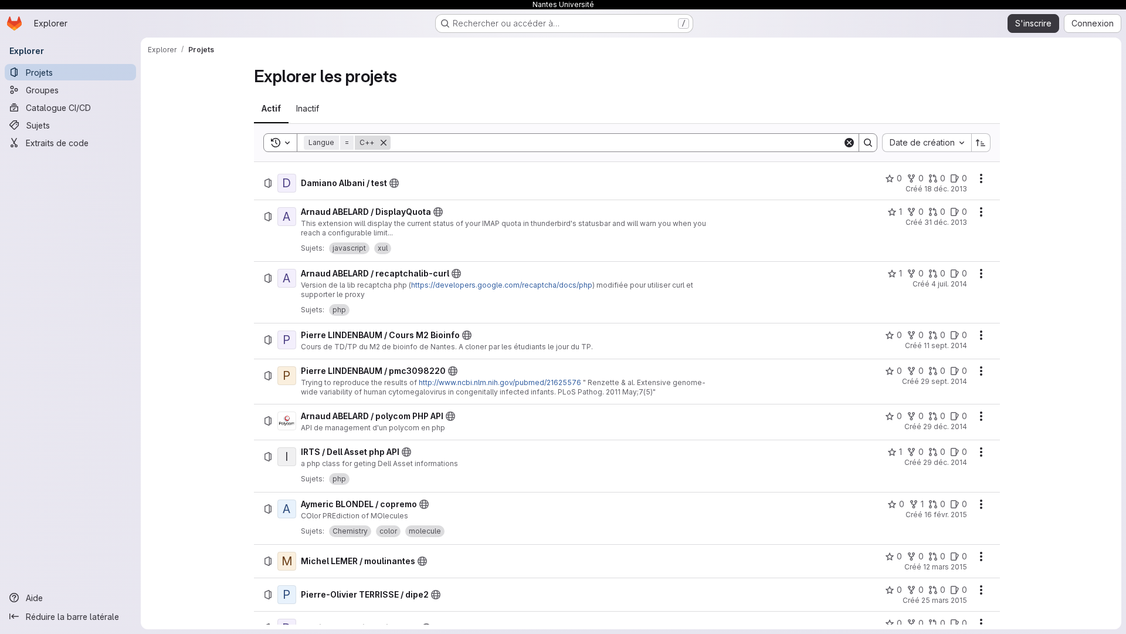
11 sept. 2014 (945, 345)
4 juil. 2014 (949, 283)
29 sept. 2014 (944, 381)
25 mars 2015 (944, 600)
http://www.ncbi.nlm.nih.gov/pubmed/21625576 (500, 382)
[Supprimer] (384, 143)
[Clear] (849, 143)
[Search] (868, 142)
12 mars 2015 (945, 566)
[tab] (271, 108)
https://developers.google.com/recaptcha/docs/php (501, 285)
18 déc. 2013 (945, 188)
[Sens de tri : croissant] (981, 142)
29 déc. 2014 (945, 426)
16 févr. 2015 (945, 514)
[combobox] (926, 142)
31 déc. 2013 (945, 222)
